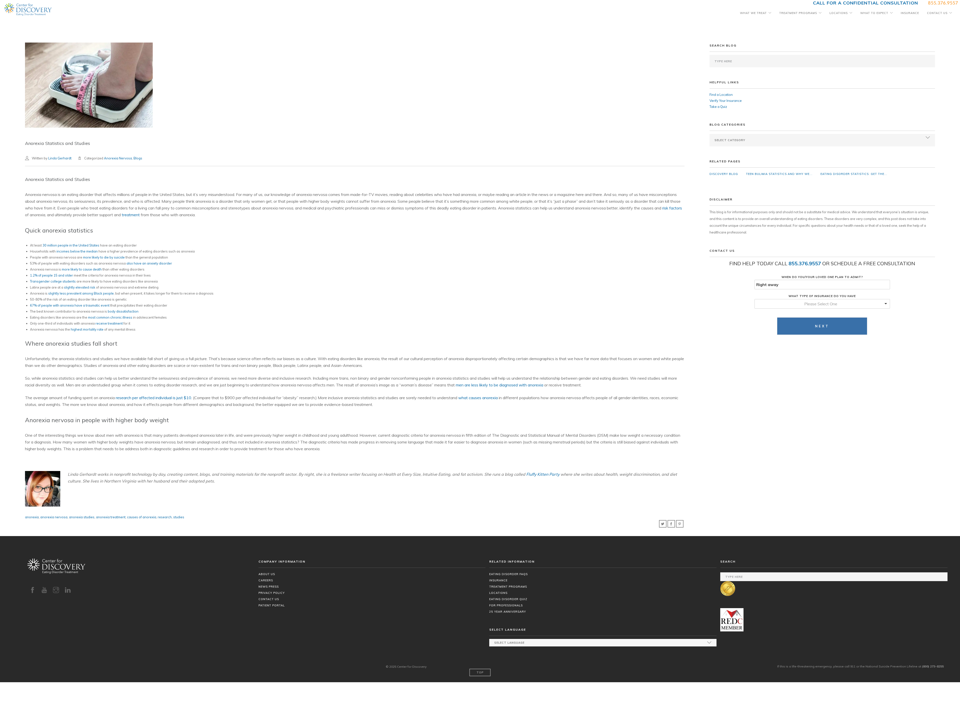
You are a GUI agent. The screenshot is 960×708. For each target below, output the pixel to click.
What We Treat (753, 13)
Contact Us (937, 13)
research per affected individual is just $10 (153, 397)
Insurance (910, 13)
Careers (265, 580)
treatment (131, 214)
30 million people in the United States (70, 245)
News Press (268, 586)
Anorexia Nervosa (118, 158)
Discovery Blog (724, 174)
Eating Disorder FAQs (508, 574)
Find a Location (721, 95)
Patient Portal (271, 605)
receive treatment (109, 323)
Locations (839, 13)
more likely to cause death (82, 269)
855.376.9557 (804, 263)
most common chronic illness (110, 317)
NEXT (822, 326)
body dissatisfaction (123, 311)
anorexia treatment (111, 517)
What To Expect (874, 13)
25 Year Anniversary (507, 611)
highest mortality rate (87, 329)
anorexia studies (81, 517)
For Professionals (506, 605)
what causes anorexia (478, 397)
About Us (266, 574)
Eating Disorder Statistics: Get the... (853, 174)
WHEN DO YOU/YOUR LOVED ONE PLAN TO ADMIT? (822, 277)
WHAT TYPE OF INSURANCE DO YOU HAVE (822, 296)
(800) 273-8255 (933, 666)
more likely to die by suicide (104, 257)
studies (178, 517)
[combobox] (822, 304)
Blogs (138, 158)
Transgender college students (53, 281)
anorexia (32, 517)
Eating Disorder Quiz (508, 599)
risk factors (672, 207)
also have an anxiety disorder (149, 263)
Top (480, 672)
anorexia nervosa (54, 517)
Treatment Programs (798, 13)
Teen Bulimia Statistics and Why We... (779, 174)
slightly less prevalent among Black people (81, 293)
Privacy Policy (271, 593)
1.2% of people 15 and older (51, 275)
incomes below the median (77, 251)
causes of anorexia (141, 517)
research (165, 517)
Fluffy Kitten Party (543, 474)
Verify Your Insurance (726, 101)
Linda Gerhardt (60, 158)
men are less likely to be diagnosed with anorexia (499, 384)
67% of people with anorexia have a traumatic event (70, 305)
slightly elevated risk (79, 287)
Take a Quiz (718, 107)
